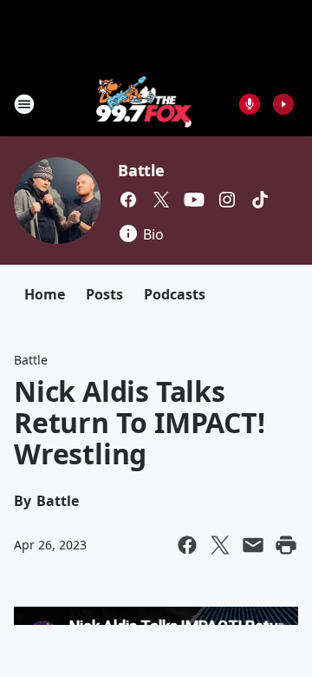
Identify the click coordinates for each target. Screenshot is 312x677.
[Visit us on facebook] (128, 199)
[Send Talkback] (249, 104)
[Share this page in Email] (253, 545)
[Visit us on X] (161, 199)
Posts (104, 294)
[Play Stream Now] (283, 104)
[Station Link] (144, 104)
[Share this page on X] (220, 545)
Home (44, 294)
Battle (141, 170)
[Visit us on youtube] (194, 199)
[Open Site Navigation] (24, 104)
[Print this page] (286, 545)
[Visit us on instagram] (227, 199)
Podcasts (174, 294)
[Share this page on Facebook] (187, 545)
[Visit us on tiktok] (260, 199)
